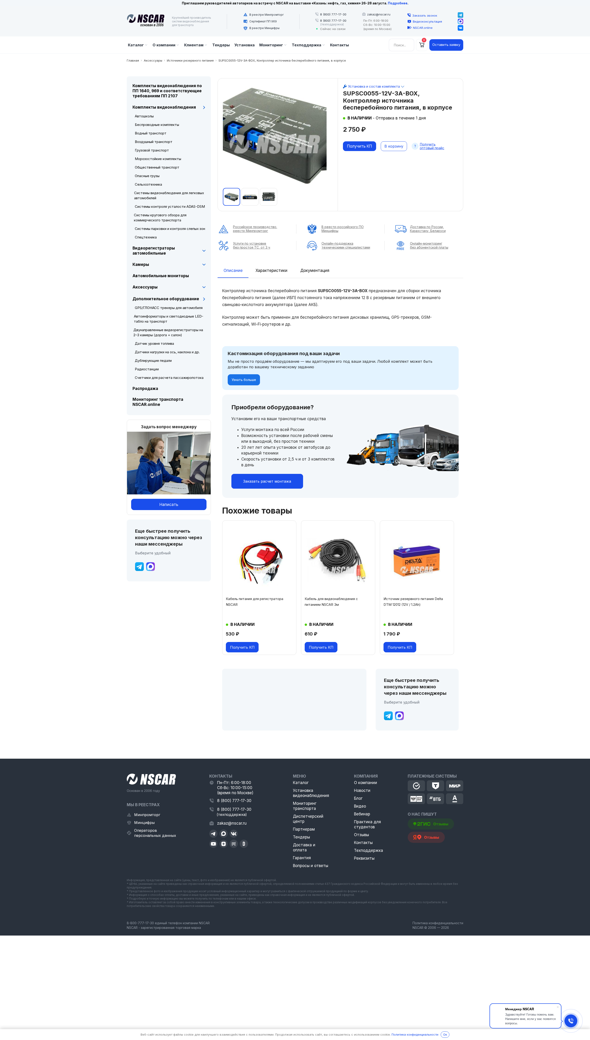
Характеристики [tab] (271, 270)
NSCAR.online (423, 28)
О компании (365, 782)
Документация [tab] (314, 270)
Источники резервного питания (190, 60)
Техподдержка (368, 850)
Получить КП (359, 146)
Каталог (301, 782)
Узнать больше (244, 379)
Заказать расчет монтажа (267, 481)
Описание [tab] (233, 270)
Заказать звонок (424, 15)
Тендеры (301, 837)
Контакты (363, 842)
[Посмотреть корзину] (422, 45)
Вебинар (362, 814)
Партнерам (304, 829)
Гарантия (302, 858)
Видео (360, 806)
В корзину (393, 146)
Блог (358, 798)
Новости (362, 790)
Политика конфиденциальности (438, 923)
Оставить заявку (446, 44)
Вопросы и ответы (310, 865)
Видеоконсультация (427, 21)
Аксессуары (153, 60)
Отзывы (361, 834)
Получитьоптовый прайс (432, 146)
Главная (133, 60)
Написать (168, 504)
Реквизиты (364, 858)
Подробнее (397, 3)
